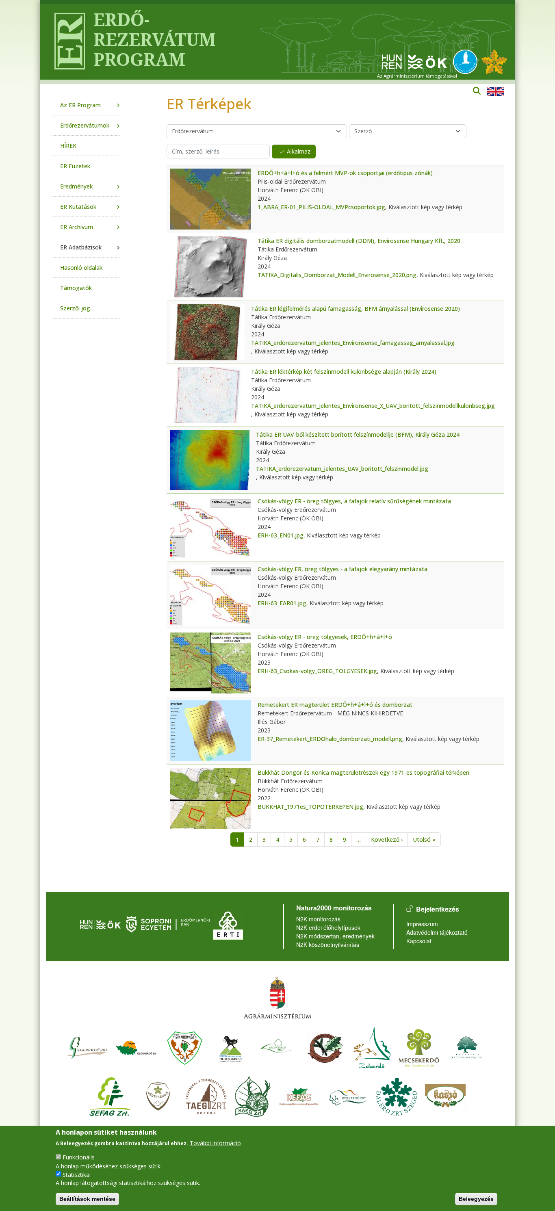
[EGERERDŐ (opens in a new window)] (87, 1046)
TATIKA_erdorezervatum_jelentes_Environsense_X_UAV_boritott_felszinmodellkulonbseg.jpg (373, 405)
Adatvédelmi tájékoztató (437, 932)
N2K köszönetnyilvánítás (327, 944)
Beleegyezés (476, 1199)
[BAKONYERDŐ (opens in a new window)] (276, 1046)
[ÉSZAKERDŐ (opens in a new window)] (136, 1046)
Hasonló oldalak (81, 267)
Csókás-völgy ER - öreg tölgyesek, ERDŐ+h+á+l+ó (325, 637)
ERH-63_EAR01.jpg (282, 603)
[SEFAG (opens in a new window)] (109, 1095)
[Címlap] (66, 42)
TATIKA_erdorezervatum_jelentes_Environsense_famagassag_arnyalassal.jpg (353, 343)
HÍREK (68, 145)
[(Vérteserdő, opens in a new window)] (158, 1095)
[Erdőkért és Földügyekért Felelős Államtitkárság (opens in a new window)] (277, 997)
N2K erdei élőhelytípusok (328, 927)
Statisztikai (77, 1174)
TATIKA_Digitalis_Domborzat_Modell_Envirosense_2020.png (337, 275)
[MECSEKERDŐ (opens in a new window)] (419, 1046)
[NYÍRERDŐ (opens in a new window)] (185, 1046)
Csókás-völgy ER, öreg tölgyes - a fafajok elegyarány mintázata (342, 569)
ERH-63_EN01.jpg (281, 535)
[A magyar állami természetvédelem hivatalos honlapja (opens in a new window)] (467, 61)
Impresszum (422, 924)
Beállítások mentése (87, 1199)
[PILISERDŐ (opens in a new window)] (230, 1046)
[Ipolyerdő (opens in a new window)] (347, 1095)
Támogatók (76, 288)
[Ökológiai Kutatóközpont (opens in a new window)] (414, 61)
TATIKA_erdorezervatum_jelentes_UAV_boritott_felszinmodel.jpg (342, 468)
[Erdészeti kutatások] (494, 61)
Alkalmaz (298, 151)
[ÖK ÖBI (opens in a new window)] (100, 923)
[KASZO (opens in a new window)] (445, 1095)
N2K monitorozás (318, 919)
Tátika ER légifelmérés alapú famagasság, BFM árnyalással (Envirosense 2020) (355, 308)
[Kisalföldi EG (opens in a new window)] (253, 1095)
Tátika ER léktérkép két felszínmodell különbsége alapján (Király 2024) (343, 371)
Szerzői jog (75, 308)
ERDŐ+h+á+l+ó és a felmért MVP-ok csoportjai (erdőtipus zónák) (345, 173)
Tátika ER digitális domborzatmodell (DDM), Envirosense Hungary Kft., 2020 (359, 241)
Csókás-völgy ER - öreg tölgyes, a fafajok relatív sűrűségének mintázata (354, 501)
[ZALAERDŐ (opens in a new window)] (371, 1046)
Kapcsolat (418, 941)
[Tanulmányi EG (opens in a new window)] (206, 1095)
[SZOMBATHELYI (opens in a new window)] (325, 1046)
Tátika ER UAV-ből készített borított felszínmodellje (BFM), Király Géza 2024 (358, 434)
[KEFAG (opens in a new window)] (299, 1095)
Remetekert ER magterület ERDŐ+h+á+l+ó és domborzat (335, 704)
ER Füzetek (75, 166)
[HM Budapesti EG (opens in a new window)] (467, 1046)
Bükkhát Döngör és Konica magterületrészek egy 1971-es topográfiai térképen (363, 772)
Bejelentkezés (437, 909)
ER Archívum (76, 227)
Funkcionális (79, 1157)
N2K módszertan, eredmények (335, 936)
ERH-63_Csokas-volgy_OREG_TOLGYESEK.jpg (317, 671)
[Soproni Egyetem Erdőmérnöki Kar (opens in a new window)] (169, 923)
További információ (215, 1143)
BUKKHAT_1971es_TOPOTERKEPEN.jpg (310, 806)
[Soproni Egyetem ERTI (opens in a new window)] (228, 923)
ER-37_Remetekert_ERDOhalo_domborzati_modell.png (330, 739)
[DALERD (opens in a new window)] (396, 1095)
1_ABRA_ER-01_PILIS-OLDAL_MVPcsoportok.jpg (321, 207)
